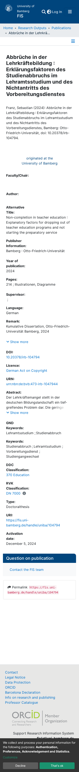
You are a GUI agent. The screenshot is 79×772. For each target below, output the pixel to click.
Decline (20, 765)
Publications (61, 28)
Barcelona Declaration (22, 692)
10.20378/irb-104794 (23, 362)
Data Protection (17, 682)
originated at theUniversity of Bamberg (40, 160)
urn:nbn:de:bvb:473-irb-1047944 (32, 389)
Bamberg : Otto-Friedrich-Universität (35, 256)
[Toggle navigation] (70, 12)
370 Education (17, 480)
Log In (57, 12)
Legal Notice (15, 677)
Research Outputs (32, 28)
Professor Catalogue (21, 702)
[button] (49, 11)
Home (8, 28)
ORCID (10, 687)
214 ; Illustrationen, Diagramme (30, 289)
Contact (11, 672)
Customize (10, 757)
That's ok (57, 765)
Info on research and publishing (30, 697)
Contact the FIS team (27, 575)
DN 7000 (13, 498)
